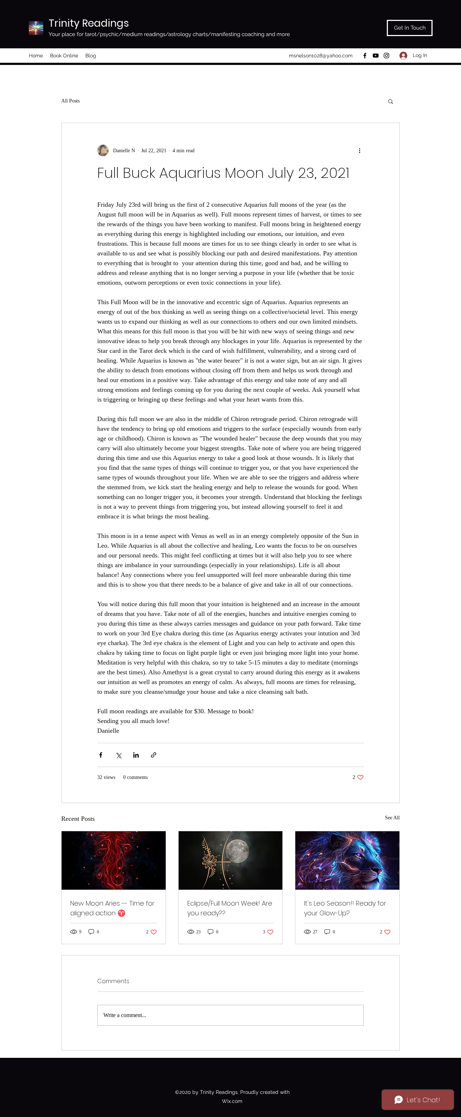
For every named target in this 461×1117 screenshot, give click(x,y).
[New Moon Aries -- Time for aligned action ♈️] (114, 860)
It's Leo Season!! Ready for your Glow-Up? (345, 908)
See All (392, 817)
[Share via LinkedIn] (136, 755)
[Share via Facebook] (100, 755)
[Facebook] (364, 55)
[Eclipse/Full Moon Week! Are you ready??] (231, 860)
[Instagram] (386, 55)
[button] (390, 101)
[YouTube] (375, 55)
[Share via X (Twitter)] (118, 755)
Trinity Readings (89, 23)
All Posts (70, 101)
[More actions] (359, 150)
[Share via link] (153, 755)
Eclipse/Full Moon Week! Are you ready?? (229, 908)
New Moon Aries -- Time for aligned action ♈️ (112, 908)
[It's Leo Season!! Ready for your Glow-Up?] (347, 860)
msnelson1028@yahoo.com (321, 55)
